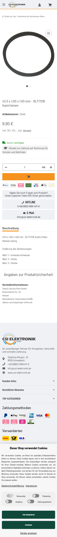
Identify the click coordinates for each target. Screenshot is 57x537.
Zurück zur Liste (10, 16)
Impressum (31, 485)
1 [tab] (27, 86)
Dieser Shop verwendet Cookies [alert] (28, 448)
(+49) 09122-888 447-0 (29, 206)
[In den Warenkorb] (4, 26)
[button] (40, 4)
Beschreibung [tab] (10, 228)
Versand (27, 130)
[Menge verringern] (6, 167)
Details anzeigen (28, 533)
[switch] (10, 495)
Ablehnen (28, 525)
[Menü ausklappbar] (3, 2)
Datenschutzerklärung (12, 485)
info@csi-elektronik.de (28, 216)
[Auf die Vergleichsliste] (48, 33)
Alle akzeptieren (29, 514)
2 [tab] (30, 86)
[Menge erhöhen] (51, 167)
